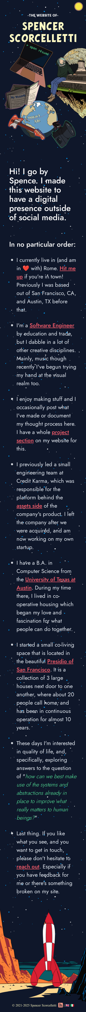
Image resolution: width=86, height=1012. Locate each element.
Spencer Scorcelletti (43, 1005)
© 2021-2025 (21, 1005)
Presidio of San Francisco (45, 665)
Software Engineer (52, 325)
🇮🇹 (72, 1005)
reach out (28, 866)
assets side (29, 506)
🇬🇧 (67, 1005)
